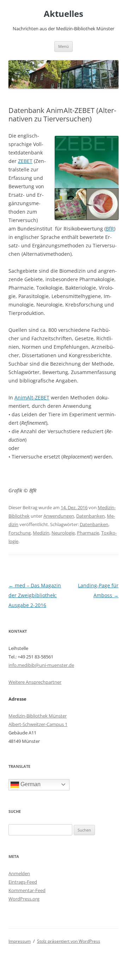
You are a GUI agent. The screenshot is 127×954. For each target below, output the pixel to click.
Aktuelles (63, 13)
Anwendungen (58, 516)
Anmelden (19, 873)
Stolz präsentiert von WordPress (68, 941)
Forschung (19, 533)
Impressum (19, 941)
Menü (63, 46)
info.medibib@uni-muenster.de (41, 665)
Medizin (41, 533)
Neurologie (63, 533)
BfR (110, 228)
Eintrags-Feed (22, 882)
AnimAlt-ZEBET (31, 397)
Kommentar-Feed (27, 890)
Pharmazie (88, 533)
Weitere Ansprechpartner (34, 682)
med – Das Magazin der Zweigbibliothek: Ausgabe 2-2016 (34, 595)
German (30, 784)
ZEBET (25, 161)
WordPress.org (24, 899)
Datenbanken (90, 516)
